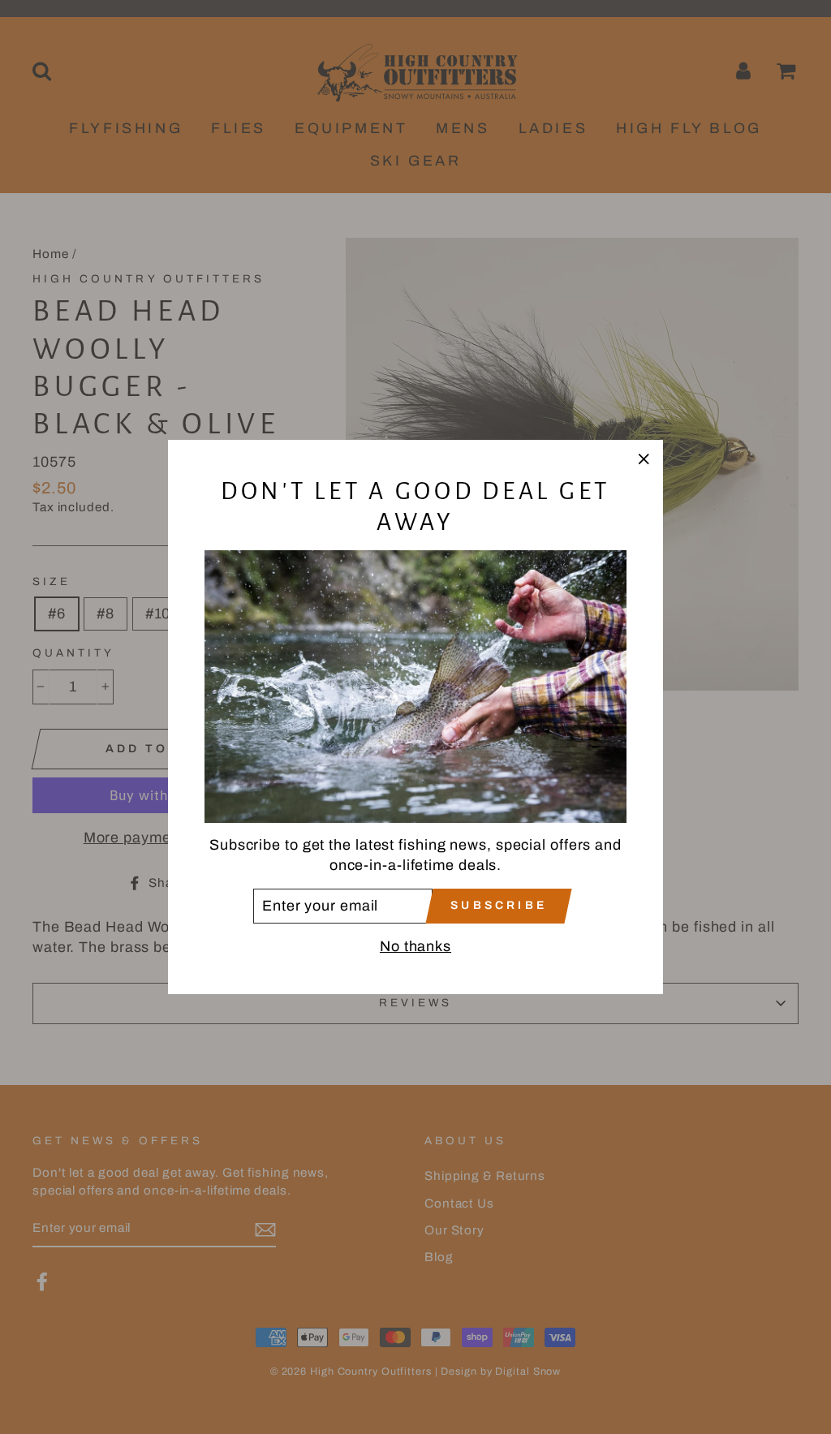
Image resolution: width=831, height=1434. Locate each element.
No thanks (415, 946)
